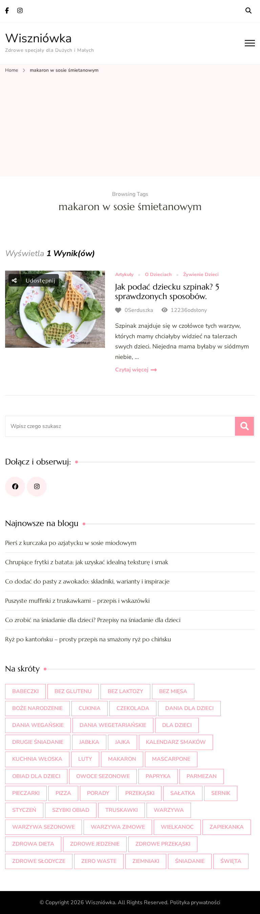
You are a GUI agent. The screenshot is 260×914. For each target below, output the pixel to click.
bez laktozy (125, 691)
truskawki (121, 810)
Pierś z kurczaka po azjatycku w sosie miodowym (70, 543)
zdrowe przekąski (162, 844)
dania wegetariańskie (113, 725)
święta (230, 861)
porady (98, 793)
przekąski (139, 793)
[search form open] (248, 10)
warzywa (169, 810)
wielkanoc (177, 827)
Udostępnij (40, 280)
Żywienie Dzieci (201, 274)
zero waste (98, 861)
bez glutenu (73, 691)
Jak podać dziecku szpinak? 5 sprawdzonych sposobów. (167, 291)
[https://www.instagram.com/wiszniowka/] (37, 487)
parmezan (202, 776)
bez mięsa (173, 691)
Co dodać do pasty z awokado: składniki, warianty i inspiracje (87, 581)
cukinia (90, 708)
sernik (220, 793)
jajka (122, 742)
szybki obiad (70, 810)
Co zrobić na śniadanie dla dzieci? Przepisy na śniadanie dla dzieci (92, 620)
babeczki (25, 691)
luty (85, 759)
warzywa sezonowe (43, 827)
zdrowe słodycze (38, 861)
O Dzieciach (158, 274)
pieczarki (26, 793)
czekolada (132, 708)
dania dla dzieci (189, 708)
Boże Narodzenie (37, 708)
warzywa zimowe (118, 827)
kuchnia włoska (37, 759)
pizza (63, 793)
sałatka (182, 793)
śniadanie (189, 861)
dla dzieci (177, 725)
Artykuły (124, 274)
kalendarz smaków (176, 742)
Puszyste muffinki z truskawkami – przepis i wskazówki (77, 600)
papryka (158, 776)
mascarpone (171, 759)
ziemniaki (145, 861)
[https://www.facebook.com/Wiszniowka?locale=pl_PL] (15, 487)
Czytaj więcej (131, 369)
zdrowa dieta (33, 844)
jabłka (89, 742)
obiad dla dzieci (36, 776)
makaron (122, 759)
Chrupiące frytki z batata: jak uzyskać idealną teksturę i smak (86, 562)
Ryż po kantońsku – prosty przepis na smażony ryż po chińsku (88, 639)
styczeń (24, 810)
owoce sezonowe (103, 776)
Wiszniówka (38, 38)
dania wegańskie (38, 725)
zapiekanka (227, 827)
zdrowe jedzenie (95, 844)
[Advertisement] (130, 125)
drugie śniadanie (37, 742)
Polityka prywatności (195, 902)
